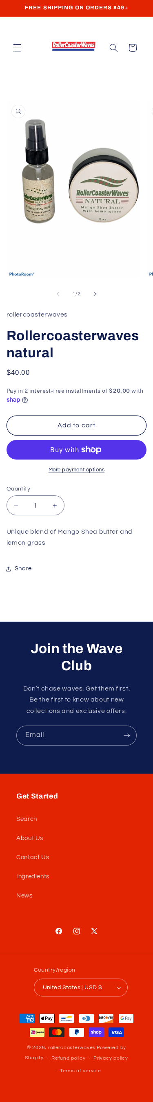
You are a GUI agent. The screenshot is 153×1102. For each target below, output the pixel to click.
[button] (17, 47)
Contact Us (32, 857)
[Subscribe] (127, 736)
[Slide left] (58, 294)
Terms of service (80, 1071)
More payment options (77, 470)
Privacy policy (110, 1058)
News (24, 896)
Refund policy (68, 1058)
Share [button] (23, 568)
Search (26, 819)
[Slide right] (95, 294)
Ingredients (32, 876)
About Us (29, 838)
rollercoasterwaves (71, 1047)
